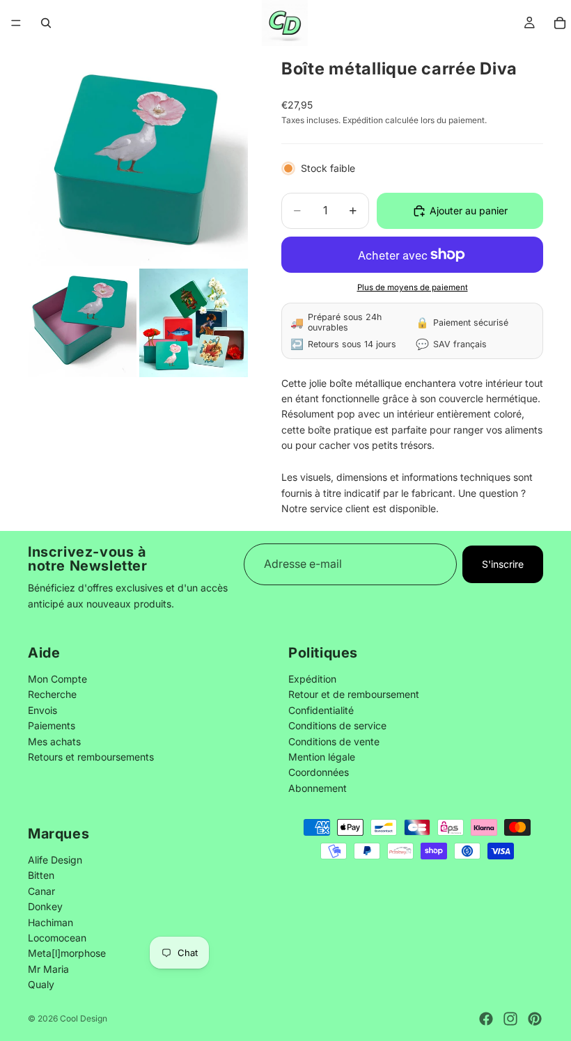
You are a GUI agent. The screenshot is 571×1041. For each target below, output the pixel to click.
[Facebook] (486, 1018)
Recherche (52, 695)
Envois (42, 710)
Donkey (45, 906)
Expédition (312, 679)
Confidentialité (321, 710)
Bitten (41, 875)
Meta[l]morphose (67, 953)
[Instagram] (510, 1018)
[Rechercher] (46, 23)
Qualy (41, 984)
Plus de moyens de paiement (412, 287)
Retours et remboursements (91, 757)
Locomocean (57, 937)
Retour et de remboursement (353, 695)
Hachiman (50, 922)
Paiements (51, 726)
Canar (41, 890)
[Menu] (16, 23)
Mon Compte (57, 679)
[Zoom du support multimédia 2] (82, 323)
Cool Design (83, 1018)
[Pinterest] (534, 1018)
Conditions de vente (334, 741)
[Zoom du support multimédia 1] (138, 156)
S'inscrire (503, 564)
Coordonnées (318, 773)
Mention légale (321, 757)
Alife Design (55, 859)
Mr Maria (48, 968)
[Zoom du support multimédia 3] (193, 323)
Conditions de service (337, 726)
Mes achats (54, 741)
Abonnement (317, 788)
